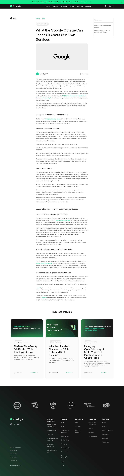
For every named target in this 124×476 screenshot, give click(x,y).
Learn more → (88, 2)
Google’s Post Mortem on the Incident (102, 26)
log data (44, 297)
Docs (76, 422)
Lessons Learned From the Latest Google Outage (102, 31)
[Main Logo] (15, 6)
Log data (38, 288)
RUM (62, 426)
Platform (47, 6)
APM (62, 422)
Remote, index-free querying (51, 425)
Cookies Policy (14, 460)
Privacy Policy (14, 457)
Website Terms (14, 453)
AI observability (65, 448)
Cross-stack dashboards (50, 445)
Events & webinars (107, 430)
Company (88, 6)
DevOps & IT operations (42, 23)
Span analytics (65, 440)
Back (14, 18)
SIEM (62, 461)
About (104, 422)
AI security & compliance (65, 457)
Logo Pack (105, 438)
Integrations (78, 426)
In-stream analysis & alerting (52, 439)
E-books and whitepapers (92, 423)
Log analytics (65, 436)
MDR (62, 465)
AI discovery (64, 444)
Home (38, 18)
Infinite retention (51, 430)
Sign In (111, 6)
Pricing (72, 6)
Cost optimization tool (52, 451)
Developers (64, 6)
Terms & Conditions (15, 447)
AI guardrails (64, 452)
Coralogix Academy (77, 431)
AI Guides (91, 432)
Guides (91, 428)
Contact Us (105, 442)
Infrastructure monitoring (65, 431)
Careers (104, 426)
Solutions (55, 6)
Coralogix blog (93, 436)
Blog (43, 18)
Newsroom (105, 434)
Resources (92, 419)
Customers (80, 6)
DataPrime (50, 434)
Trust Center (13, 450)
